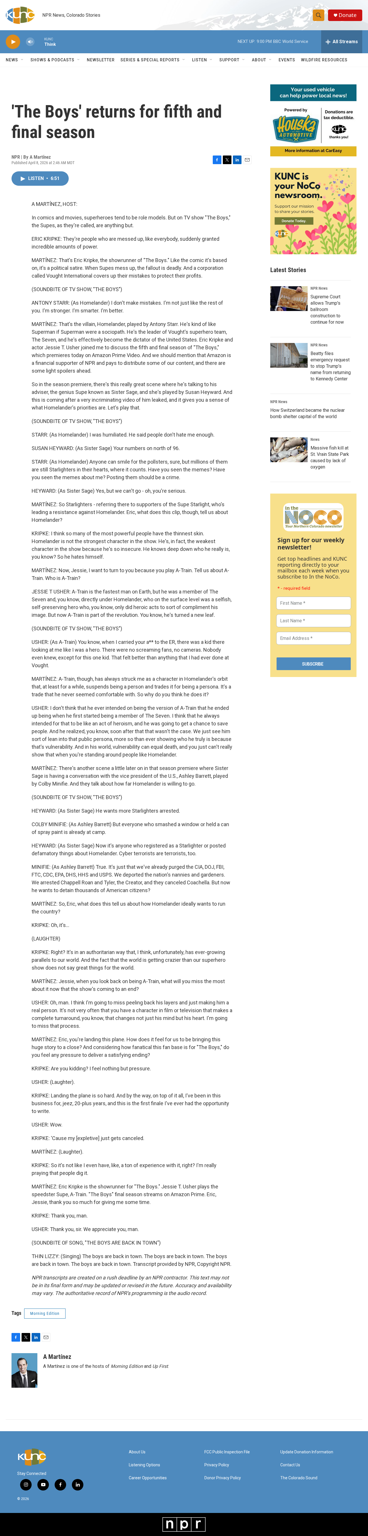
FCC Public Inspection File (227, 1452)
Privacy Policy (216, 1465)
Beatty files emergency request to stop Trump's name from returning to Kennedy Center (330, 366)
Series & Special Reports (150, 60)
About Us (137, 1452)
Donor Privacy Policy (222, 1478)
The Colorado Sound (298, 1478)
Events (287, 60)
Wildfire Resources (324, 60)
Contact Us (290, 1465)
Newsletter (101, 60)
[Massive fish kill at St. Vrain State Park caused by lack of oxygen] (289, 449)
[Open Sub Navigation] (22, 60)
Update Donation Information (306, 1452)
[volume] (30, 41)
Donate (347, 15)
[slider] (39, 42)
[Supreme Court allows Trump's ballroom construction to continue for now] (289, 298)
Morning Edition (45, 1313)
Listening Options (144, 1465)
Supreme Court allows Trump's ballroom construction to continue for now (327, 309)
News (314, 439)
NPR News (318, 288)
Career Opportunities (148, 1478)
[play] (13, 42)
